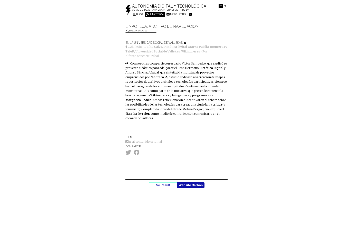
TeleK (129, 51)
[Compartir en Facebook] (137, 153)
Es (221, 6)
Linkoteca (157, 14)
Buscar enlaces (137, 30)
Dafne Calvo (153, 47)
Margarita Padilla (138, 100)
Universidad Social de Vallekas (157, 51)
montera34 (218, 47)
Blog (139, 14)
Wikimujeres (190, 51)
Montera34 (159, 77)
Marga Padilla (198, 47)
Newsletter (178, 14)
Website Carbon (191, 185)
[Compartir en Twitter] (128, 153)
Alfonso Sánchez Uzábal (142, 56)
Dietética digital (175, 47)
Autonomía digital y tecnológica (169, 6)
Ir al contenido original (145, 141)
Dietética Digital (211, 68)
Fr (225, 6)
